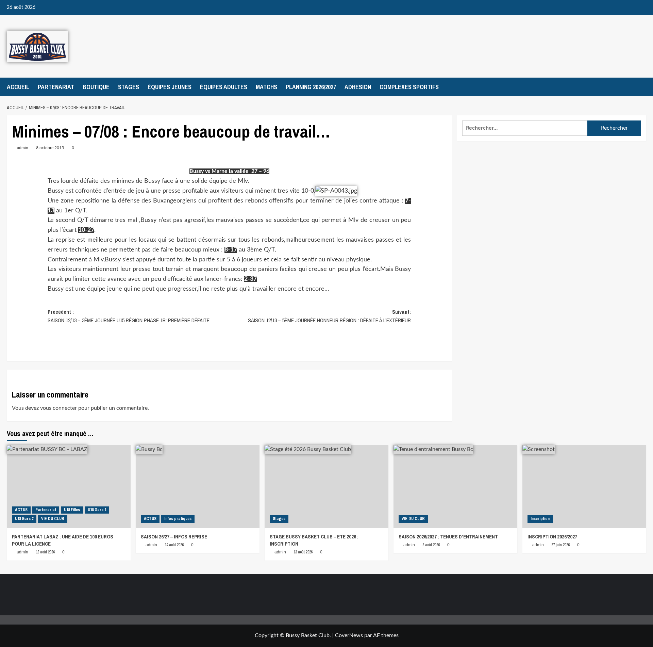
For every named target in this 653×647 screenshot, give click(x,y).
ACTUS (21, 510)
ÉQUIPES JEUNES (169, 87)
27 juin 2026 (560, 545)
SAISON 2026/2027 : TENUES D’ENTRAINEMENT (448, 536)
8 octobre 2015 (50, 148)
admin (22, 148)
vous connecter (58, 408)
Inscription (540, 518)
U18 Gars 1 (97, 510)
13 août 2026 (303, 552)
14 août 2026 (174, 545)
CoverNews (349, 635)
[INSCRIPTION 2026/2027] (584, 486)
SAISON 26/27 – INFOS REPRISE (174, 536)
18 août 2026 (45, 552)
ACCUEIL (18, 87)
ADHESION (358, 87)
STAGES (128, 87)
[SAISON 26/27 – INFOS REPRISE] (197, 486)
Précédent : (129, 316)
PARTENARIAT (56, 87)
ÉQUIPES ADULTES (223, 87)
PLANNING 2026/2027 (311, 87)
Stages (279, 518)
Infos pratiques (177, 518)
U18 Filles (72, 510)
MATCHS (266, 87)
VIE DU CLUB (52, 518)
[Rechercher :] (525, 128)
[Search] (642, 87)
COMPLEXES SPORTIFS (409, 87)
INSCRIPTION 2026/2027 (552, 536)
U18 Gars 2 (24, 518)
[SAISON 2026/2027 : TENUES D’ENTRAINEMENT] (455, 486)
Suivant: (329, 316)
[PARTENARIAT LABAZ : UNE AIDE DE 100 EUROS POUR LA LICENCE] (69, 486)
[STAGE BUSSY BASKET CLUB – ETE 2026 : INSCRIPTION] (326, 486)
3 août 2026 (431, 545)
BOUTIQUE (96, 87)
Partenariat (45, 510)
